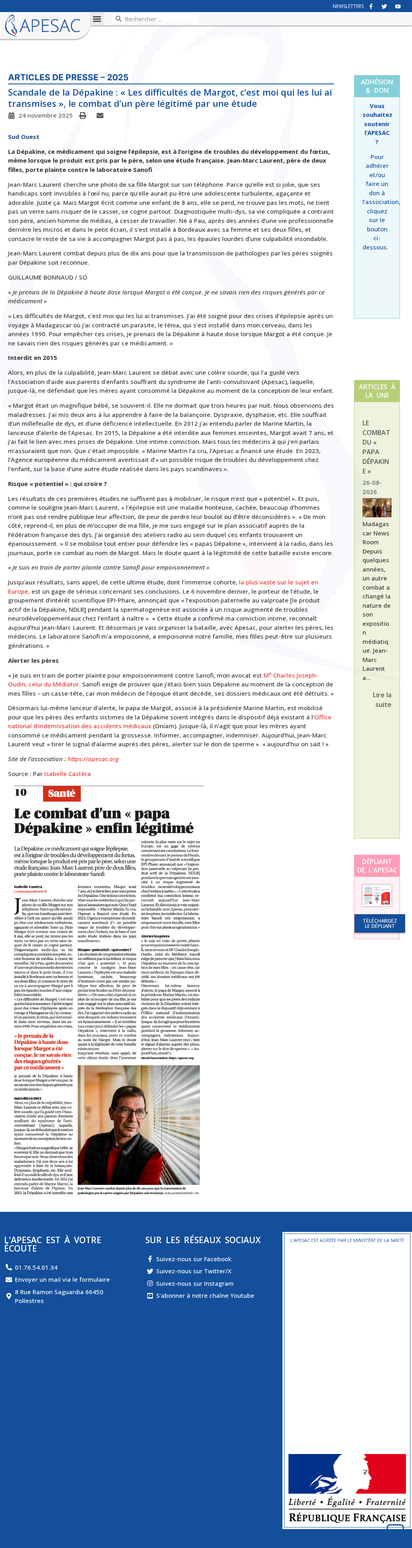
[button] (97, 18)
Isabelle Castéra (67, 774)
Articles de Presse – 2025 (68, 77)
